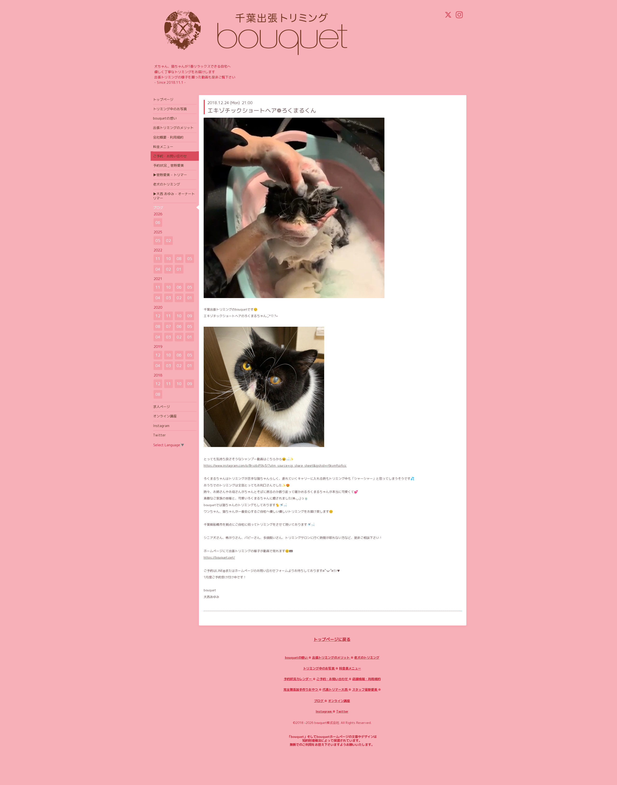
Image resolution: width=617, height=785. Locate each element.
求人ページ (161, 406)
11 (157, 258)
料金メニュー (163, 146)
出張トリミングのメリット (331, 657)
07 (168, 326)
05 (157, 240)
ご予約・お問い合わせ (332, 679)
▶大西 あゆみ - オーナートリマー (174, 195)
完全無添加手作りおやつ (301, 689)
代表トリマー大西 (335, 689)
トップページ (163, 99)
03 (168, 297)
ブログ (319, 701)
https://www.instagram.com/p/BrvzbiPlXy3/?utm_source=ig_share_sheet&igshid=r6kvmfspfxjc (275, 465)
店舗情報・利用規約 (366, 679)
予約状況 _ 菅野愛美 (168, 165)
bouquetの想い (296, 657)
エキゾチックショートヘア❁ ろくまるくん (261, 110)
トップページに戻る (332, 639)
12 (157, 316)
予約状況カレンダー (298, 679)
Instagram (324, 711)
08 (179, 258)
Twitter (342, 711)
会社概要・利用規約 (168, 137)
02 (168, 240)
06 (157, 222)
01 (179, 269)
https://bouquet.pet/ (219, 557)
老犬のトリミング (366, 657)
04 (157, 269)
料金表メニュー (350, 668)
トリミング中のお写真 (319, 668)
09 (189, 316)
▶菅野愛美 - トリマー (170, 174)
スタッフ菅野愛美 (365, 689)
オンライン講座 (339, 701)
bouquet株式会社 (326, 723)
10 (168, 258)
